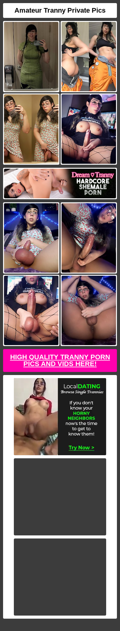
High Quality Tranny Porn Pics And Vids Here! (60, 360)
